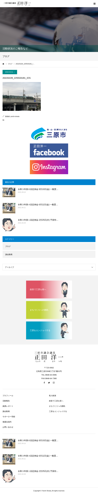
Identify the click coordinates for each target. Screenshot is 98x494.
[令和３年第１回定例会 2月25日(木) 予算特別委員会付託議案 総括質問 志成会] (9, 224)
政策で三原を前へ (56, 401)
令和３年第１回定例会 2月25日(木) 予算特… (38, 220)
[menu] (94, 3)
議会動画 (8, 254)
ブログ (8, 246)
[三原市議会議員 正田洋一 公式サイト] (18, 3)
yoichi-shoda (14, 116)
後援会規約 (7, 422)
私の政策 (52, 396)
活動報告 (6, 401)
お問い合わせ (8, 427)
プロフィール (8, 396)
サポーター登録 (9, 417)
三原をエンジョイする (58, 411)
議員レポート (8, 406)
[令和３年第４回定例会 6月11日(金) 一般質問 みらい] (9, 209)
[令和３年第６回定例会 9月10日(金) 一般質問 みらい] (9, 194)
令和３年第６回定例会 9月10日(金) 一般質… (38, 189)
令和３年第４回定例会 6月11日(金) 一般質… (38, 204)
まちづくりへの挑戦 (57, 406)
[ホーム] (3, 64)
